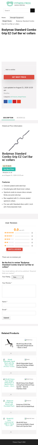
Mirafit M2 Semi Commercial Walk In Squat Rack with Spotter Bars (25, 424)
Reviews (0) (21, 118)
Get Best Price (19, 77)
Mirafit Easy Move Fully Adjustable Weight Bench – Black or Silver (24, 345)
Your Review (7, 283)
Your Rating (6, 277)
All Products (14, 97)
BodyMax (7, 93)
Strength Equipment (16, 17)
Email (4, 309)
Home (4, 17)
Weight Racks (7, 21)
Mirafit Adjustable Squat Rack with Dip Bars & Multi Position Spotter (25, 365)
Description (8, 118)
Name (4, 302)
